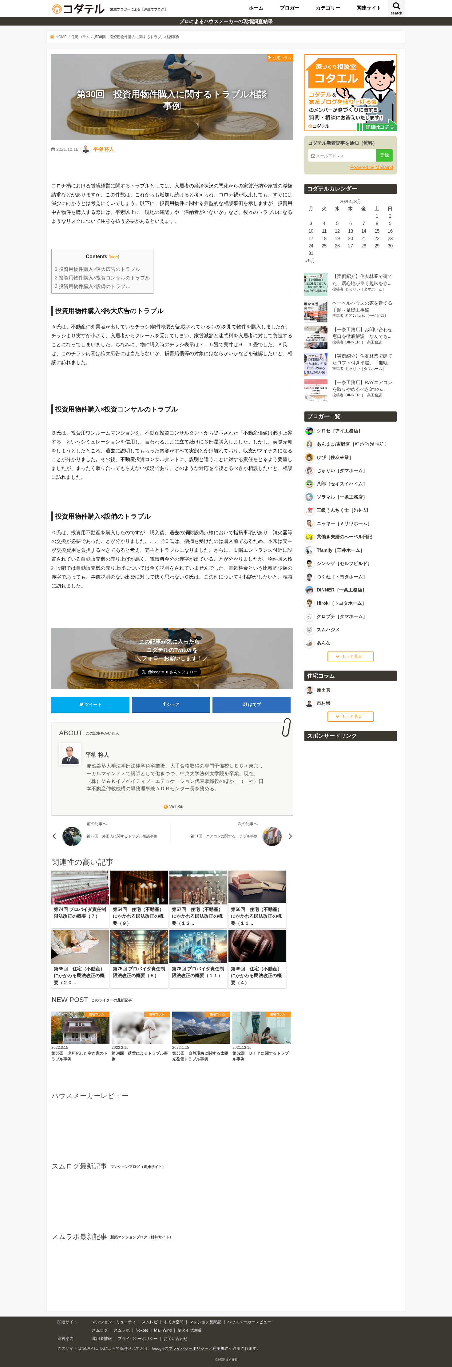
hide (114, 256)
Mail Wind (163, 1330)
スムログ (100, 1330)
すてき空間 (174, 1322)
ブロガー (289, 7)
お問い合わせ (176, 1338)
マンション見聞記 (205, 1322)
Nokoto (142, 1330)
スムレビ (150, 1322)
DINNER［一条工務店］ (365, 342)
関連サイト (369, 7)
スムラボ (122, 1330)
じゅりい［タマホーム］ (365, 289)
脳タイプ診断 (189, 1330)
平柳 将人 (103, 149)
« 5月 (309, 260)
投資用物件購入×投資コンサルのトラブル (102, 277)
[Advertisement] (350, 837)
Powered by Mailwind (371, 167)
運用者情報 (102, 1338)
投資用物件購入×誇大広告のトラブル (97, 269)
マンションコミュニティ (114, 1322)
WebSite (176, 806)
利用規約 (220, 1348)
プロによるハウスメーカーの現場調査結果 (226, 21)
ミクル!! (231, 1359)
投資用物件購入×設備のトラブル (92, 286)
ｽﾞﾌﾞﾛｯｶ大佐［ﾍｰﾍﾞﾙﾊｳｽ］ (366, 316)
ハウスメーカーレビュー (249, 1322)
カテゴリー (328, 7)
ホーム (256, 7)
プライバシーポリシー (138, 1338)
